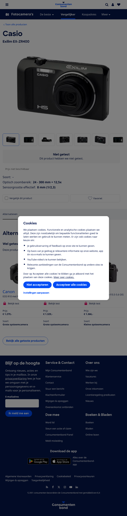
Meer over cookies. (64, 277)
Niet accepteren (37, 285)
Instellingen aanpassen (36, 292)
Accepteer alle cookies (71, 285)
